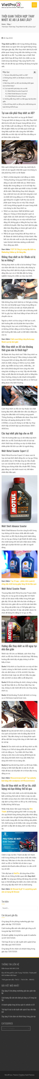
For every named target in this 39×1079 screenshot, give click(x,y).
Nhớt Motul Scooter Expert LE (18, 91)
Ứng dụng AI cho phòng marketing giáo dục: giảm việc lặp (19, 991)
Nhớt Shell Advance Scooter (17, 94)
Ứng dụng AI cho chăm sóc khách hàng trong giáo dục (19, 1016)
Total (21, 1075)
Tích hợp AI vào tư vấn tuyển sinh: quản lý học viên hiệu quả (19, 1010)
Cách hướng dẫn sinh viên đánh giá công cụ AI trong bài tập (19, 998)
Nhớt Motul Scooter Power (17, 96)
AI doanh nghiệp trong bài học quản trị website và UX (18, 1004)
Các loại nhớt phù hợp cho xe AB (15, 88)
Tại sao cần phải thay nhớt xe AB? (16, 75)
